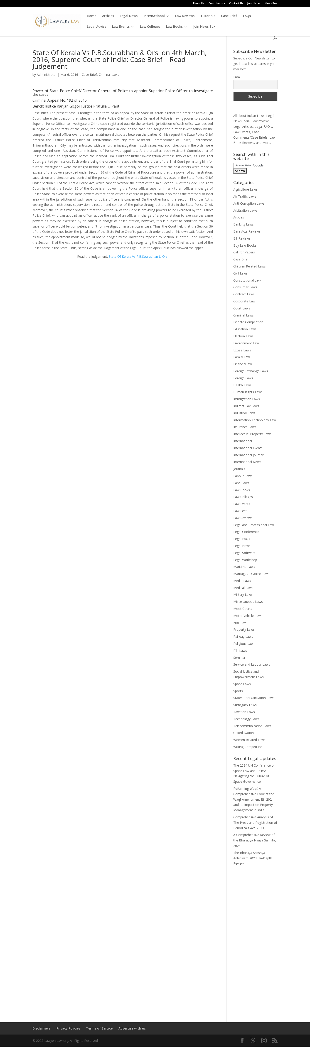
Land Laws (241, 483)
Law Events (121, 27)
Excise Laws (242, 350)
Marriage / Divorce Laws (251, 573)
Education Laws (244, 329)
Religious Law (243, 643)
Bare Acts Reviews (247, 231)
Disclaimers (41, 1028)
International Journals (249, 455)
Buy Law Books (244, 245)
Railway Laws (243, 636)
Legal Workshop (245, 560)
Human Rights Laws (248, 392)
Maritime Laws (244, 566)
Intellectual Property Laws (252, 434)
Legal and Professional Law (253, 525)
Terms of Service (99, 1028)
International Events (248, 448)
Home (91, 16)
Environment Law (246, 343)
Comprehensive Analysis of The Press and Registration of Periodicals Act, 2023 (255, 822)
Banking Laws (243, 224)
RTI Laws (240, 650)
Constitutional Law (247, 280)
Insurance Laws (244, 427)
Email (237, 77)
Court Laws (241, 308)
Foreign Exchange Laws (250, 371)
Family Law (241, 357)
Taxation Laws (244, 712)
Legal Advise (96, 27)
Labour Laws (242, 476)
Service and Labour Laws (251, 664)
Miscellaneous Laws (248, 601)
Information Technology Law (254, 420)
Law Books (174, 27)
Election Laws (243, 336)
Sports (238, 691)
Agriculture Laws (245, 189)
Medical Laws (243, 588)
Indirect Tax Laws (246, 406)
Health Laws (242, 385)
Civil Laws (240, 273)
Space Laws (242, 684)
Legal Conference (246, 532)
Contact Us (236, 3)
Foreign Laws (243, 378)
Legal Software (244, 553)
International (154, 16)
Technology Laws (246, 719)
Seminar (239, 657)
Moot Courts (242, 608)
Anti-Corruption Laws (248, 203)
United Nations (244, 733)
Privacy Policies (68, 1028)
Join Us (251, 3)
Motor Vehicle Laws (247, 615)
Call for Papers (244, 252)
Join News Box (204, 27)
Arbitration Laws (245, 210)
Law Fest (240, 511)
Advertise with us (132, 1028)
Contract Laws (244, 294)
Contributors (217, 3)
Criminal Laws (109, 74)
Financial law (242, 364)
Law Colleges (150, 27)
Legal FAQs (241, 539)
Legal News (129, 16)
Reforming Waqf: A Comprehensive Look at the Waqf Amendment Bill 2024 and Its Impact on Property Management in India (253, 799)
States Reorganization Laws (253, 698)
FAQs (247, 16)
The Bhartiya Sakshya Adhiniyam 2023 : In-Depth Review (252, 858)
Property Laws (244, 629)
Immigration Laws (246, 399)
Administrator (47, 74)
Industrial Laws (244, 413)
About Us (198, 3)
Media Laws (242, 581)
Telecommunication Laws (252, 726)
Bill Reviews (242, 238)
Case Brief (229, 16)
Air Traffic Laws (244, 196)
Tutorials (207, 16)
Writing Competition (248, 747)
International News (247, 462)
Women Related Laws (249, 740)
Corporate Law (244, 301)
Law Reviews (184, 16)
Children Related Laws (249, 266)
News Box (271, 3)
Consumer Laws (245, 287)
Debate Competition (248, 322)
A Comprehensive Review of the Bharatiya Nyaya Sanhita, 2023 (254, 840)
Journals (239, 469)
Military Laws (243, 594)
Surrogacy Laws (245, 705)
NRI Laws (240, 622)
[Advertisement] (255, 941)
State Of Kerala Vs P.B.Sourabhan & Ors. (138, 256)
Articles (108, 16)
